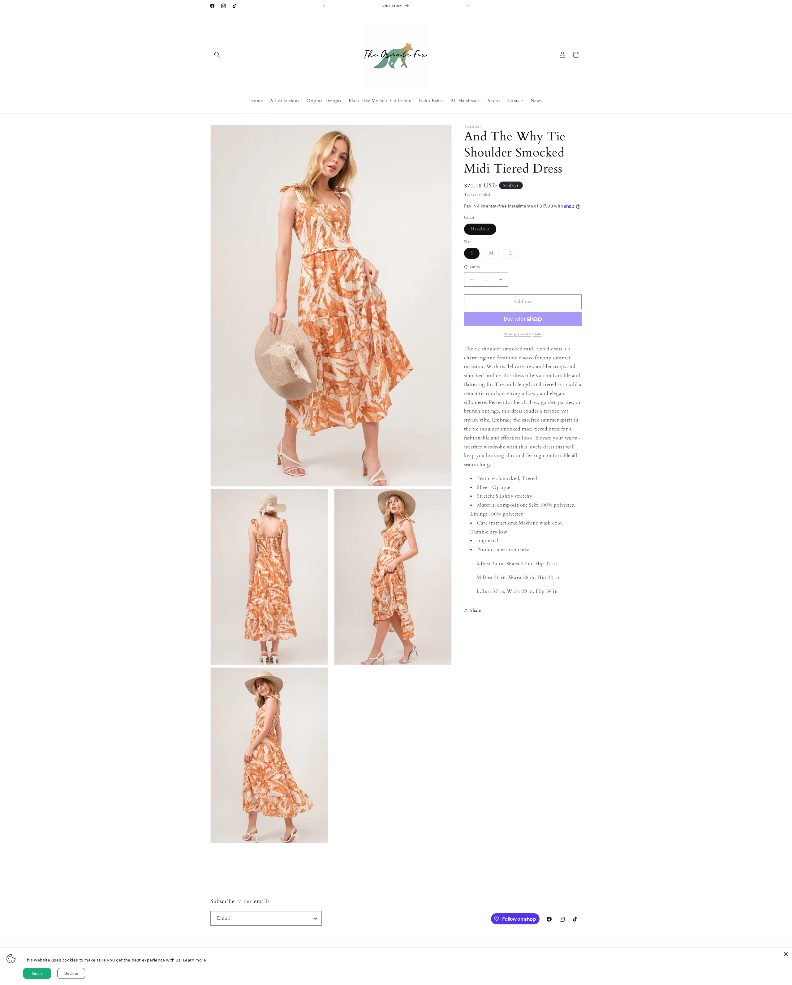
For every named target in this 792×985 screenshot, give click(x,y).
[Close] (786, 954)
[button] (217, 55)
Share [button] (475, 610)
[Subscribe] (314, 918)
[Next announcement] (468, 6)
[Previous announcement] (324, 6)
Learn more (194, 960)
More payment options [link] (523, 334)
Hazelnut (483, 230)
